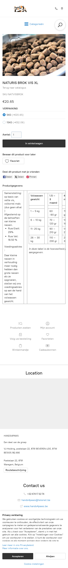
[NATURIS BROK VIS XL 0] (34, 55)
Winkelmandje (20, 349)
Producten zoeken (20, 327)
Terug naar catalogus (14, 87)
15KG (16, 122)
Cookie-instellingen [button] (34, 564)
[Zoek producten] (60, 25)
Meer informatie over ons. (15, 548)
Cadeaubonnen (47, 349)
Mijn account (47, 327)
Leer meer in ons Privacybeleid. (18, 545)
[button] (13, 161)
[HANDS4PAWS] (20, 8)
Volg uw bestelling (20, 338)
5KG (15, 114)
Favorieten (48, 338)
